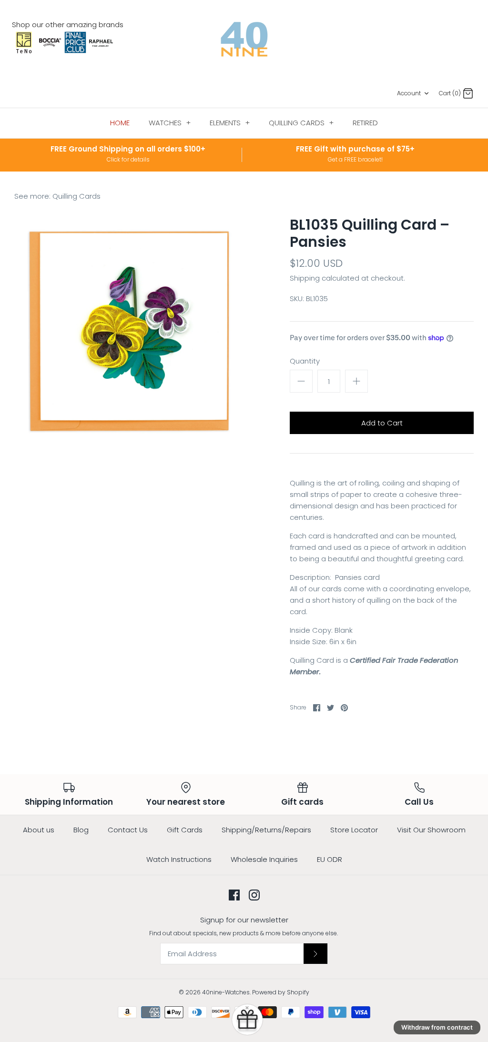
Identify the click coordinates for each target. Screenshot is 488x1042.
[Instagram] (254, 895)
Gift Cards (185, 830)
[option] (129, 331)
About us (38, 830)
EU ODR (329, 859)
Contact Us (128, 830)
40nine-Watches (226, 992)
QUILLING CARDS (301, 123)
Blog (81, 830)
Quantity (305, 361)
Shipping (305, 278)
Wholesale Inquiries (264, 859)
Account (409, 93)
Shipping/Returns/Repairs (266, 830)
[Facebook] (234, 895)
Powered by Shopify (280, 992)
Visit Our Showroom (431, 830)
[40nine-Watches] (244, 39)
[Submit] (315, 953)
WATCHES (170, 123)
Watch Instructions (179, 859)
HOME (120, 123)
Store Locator (354, 830)
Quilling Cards (76, 196)
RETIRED (365, 123)
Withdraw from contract (437, 1027)
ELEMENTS (230, 123)
